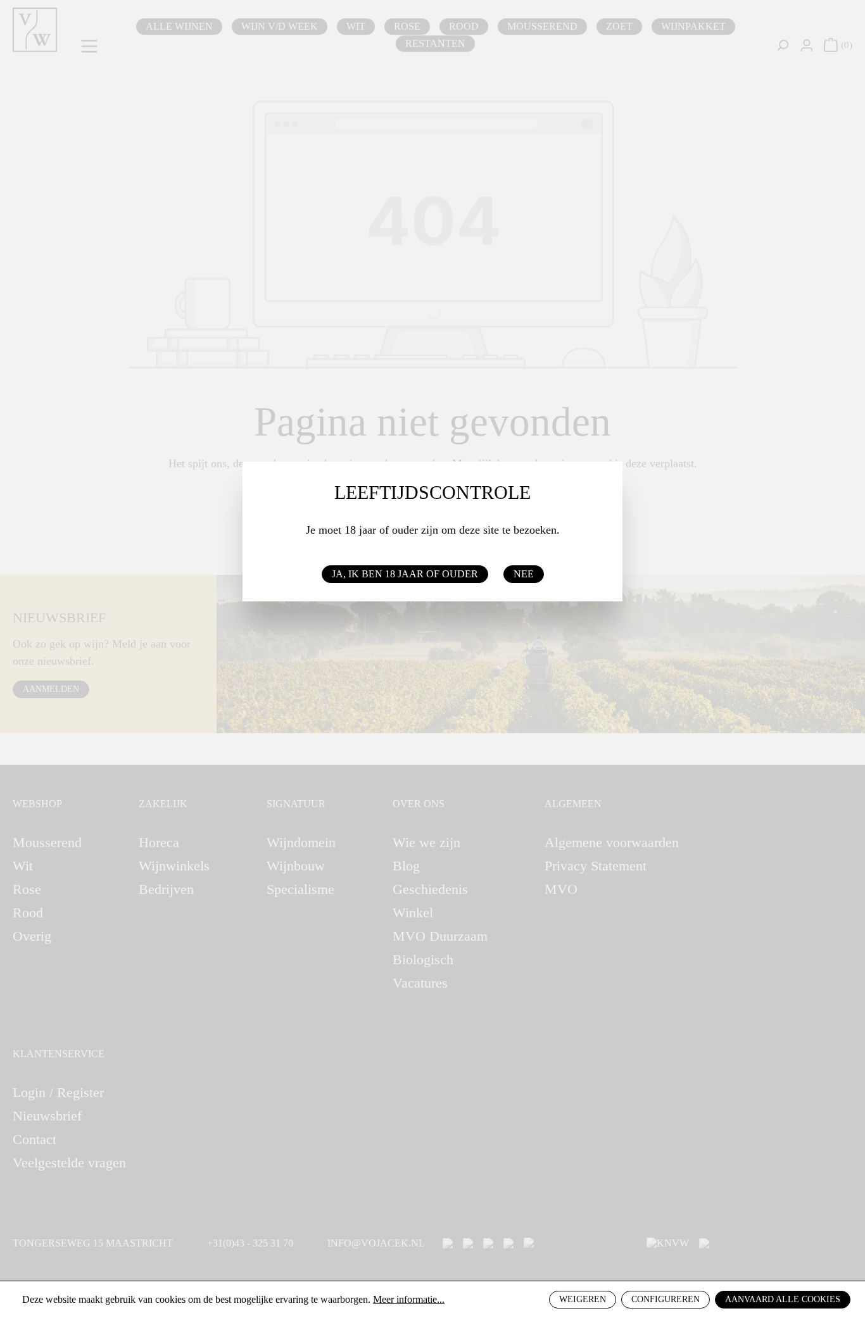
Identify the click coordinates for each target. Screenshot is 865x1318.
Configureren (665, 1299)
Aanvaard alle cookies (782, 1299)
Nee (524, 573)
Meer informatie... (409, 1299)
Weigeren (582, 1299)
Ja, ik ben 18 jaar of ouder (405, 573)
